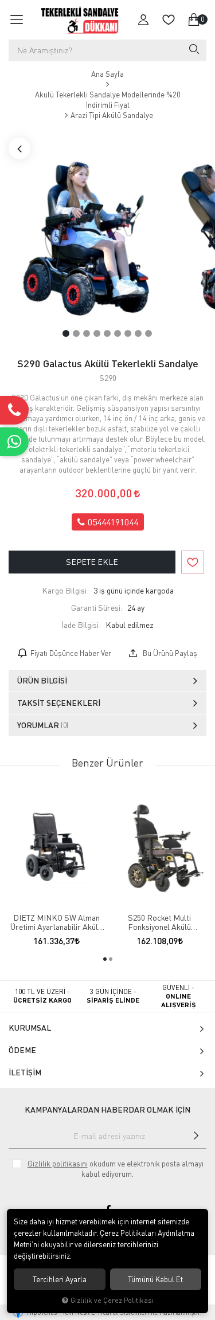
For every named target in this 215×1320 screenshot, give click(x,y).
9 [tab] (148, 333)
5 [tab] (107, 333)
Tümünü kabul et (155, 1279)
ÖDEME (22, 1050)
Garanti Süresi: (97, 607)
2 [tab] (76, 333)
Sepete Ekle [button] (92, 562)
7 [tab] (127, 333)
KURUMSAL (30, 1027)
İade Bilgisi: (81, 625)
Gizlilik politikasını (58, 1163)
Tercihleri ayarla (60, 1279)
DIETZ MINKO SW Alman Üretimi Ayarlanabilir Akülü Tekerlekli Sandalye (56, 922)
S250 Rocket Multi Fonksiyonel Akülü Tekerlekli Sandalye (159, 922)
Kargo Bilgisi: (65, 590)
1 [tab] (65, 333)
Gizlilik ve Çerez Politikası (112, 1300)
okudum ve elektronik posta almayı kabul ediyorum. (116, 1168)
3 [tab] (86, 333)
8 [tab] (138, 333)
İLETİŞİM (25, 1072)
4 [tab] (96, 333)
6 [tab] (117, 333)
